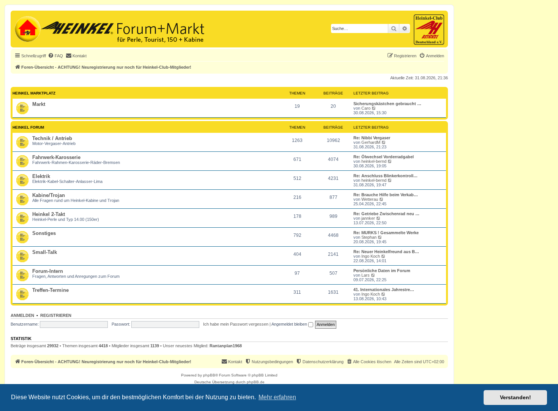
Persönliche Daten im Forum (381, 270)
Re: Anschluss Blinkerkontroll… (385, 175)
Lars (365, 275)
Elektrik (41, 176)
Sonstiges (44, 233)
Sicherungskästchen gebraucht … (387, 103)
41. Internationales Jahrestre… (383, 289)
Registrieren (55, 315)
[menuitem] (55, 55)
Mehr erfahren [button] (277, 397)
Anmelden (22, 315)
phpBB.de (256, 382)
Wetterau (369, 199)
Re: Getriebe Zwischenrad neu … (386, 213)
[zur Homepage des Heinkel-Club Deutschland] (27, 28)
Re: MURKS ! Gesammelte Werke (386, 232)
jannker (368, 218)
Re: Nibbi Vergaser (371, 137)
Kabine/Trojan (48, 195)
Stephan (369, 237)
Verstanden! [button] (515, 397)
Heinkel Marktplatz (34, 93)
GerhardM (370, 142)
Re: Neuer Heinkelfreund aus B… (386, 251)
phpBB (209, 375)
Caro (365, 108)
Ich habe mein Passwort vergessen (235, 324)
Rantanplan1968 (226, 345)
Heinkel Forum (28, 127)
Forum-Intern (47, 271)
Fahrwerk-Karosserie (56, 157)
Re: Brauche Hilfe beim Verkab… (385, 194)
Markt (38, 104)
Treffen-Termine (50, 290)
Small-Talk (44, 252)
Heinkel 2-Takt (48, 214)
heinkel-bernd (373, 161)
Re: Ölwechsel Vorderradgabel (383, 156)
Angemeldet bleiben (289, 324)
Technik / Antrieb (52, 138)
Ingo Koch (370, 256)
